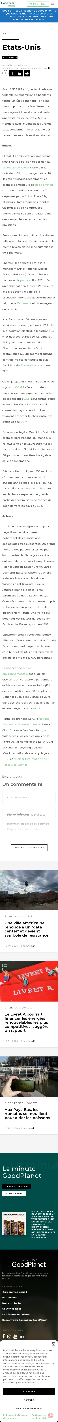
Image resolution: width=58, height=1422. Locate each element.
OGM (18, 387)
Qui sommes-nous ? (14, 1291)
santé (36, 708)
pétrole (25, 280)
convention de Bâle (32, 488)
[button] (53, 1344)
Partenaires (9, 1297)
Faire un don (38, 4)
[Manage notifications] (50, 1415)
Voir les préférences (29, 1408)
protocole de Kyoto (15, 167)
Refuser (29, 1400)
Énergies (11, 916)
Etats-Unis (10, 57)
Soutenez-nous (11, 1308)
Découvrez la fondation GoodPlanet (24, 1319)
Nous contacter (12, 1303)
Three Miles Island (32, 365)
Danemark (24, 303)
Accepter (29, 1391)
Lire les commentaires (29, 847)
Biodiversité (14, 1103)
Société (7, 33)
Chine (28, 196)
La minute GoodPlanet (16, 1314)
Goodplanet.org (16, 1186)
